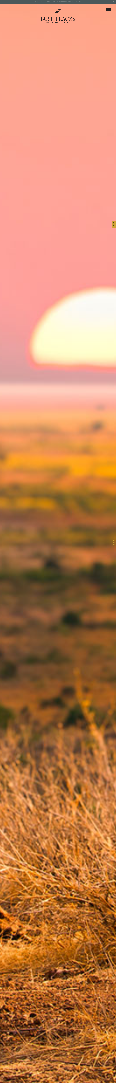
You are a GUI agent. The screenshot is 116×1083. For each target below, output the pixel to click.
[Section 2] (113, 544)
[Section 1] (113, 542)
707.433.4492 (43, 2)
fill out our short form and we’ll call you (65, 2)
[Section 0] (113, 540)
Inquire (114, 224)
